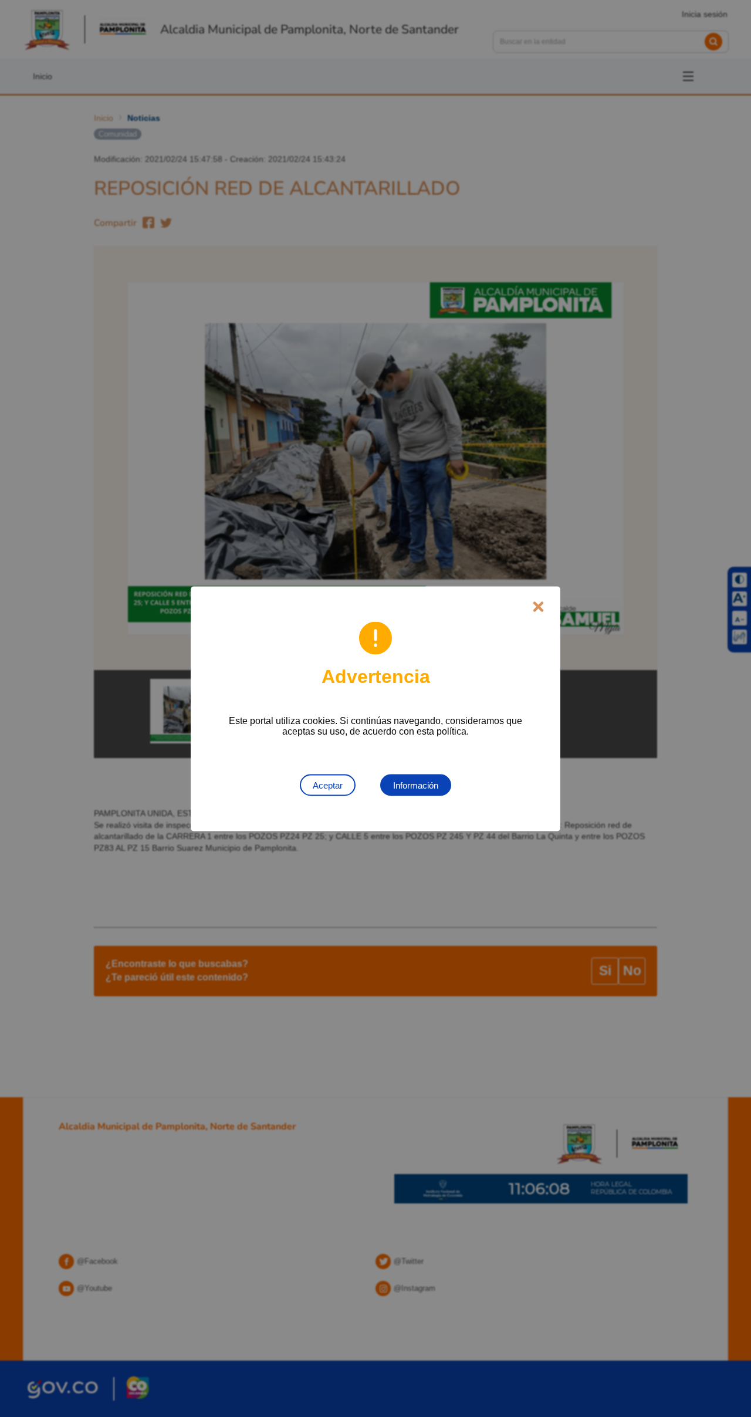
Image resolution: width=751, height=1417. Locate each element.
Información (415, 785)
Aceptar (328, 785)
